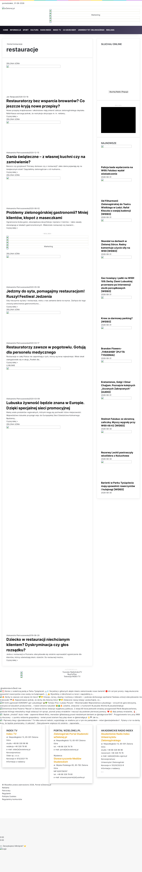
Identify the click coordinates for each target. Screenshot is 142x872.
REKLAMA (110, 30)
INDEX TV (57, 30)
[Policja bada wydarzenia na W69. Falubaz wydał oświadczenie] (116, 147)
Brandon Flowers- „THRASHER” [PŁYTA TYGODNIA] (113, 352)
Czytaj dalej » (12, 116)
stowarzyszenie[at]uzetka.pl (72, 777)
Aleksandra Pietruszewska (17, 152)
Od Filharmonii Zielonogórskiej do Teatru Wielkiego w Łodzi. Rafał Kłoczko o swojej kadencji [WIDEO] (116, 207)
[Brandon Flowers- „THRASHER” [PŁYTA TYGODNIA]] (116, 328)
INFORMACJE (15, 30)
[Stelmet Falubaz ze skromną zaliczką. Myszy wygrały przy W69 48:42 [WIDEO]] (116, 399)
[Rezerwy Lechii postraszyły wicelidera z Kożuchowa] (116, 432)
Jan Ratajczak (12, 97)
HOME (5, 30)
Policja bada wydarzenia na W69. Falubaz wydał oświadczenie (117, 170)
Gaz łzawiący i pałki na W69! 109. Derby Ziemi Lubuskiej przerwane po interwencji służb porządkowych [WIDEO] (117, 285)
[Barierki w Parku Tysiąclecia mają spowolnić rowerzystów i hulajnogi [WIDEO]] (116, 462)
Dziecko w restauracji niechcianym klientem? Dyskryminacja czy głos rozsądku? (38, 644)
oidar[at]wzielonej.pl (21, 749)
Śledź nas (17, 688)
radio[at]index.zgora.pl (117, 756)
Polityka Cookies (9, 796)
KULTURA (34, 30)
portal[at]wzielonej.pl (69, 749)
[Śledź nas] (0, 688)
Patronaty (6, 790)
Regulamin (6, 793)
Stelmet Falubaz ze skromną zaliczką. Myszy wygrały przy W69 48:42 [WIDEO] (118, 422)
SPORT (26, 30)
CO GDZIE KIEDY (69, 30)
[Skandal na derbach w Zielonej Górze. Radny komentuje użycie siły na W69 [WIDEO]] (116, 221)
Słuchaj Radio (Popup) (118, 92)
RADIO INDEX (45, 30)
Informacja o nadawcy (15, 762)
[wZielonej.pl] (8, 8)
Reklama (5, 787)
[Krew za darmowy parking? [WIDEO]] (116, 298)
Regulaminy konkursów (12, 799)
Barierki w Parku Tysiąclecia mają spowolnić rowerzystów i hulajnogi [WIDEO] (118, 486)
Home (9, 44)
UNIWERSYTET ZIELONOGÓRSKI (91, 30)
